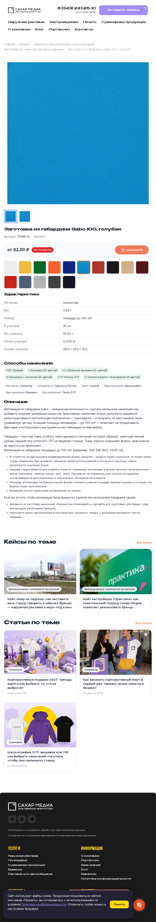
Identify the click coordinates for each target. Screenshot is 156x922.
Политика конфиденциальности (106, 879)
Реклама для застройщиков (30, 874)
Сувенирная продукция (123, 22)
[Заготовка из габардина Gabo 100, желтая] (25, 267)
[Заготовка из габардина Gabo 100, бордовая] (142, 267)
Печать (89, 22)
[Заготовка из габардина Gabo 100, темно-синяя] (69, 282)
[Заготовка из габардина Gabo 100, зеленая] (39, 267)
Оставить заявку (123, 10)
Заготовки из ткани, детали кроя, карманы (34, 49)
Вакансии (88, 874)
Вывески (15, 870)
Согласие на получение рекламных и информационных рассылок (52, 836)
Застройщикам (63, 22)
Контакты (84, 29)
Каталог (24, 44)
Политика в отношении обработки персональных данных (46, 830)
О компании (19, 29)
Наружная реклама (26, 22)
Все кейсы (144, 542)
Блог (39, 29)
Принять (119, 904)
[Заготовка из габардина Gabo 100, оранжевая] (54, 267)
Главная (9, 44)
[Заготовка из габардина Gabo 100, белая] (10, 267)
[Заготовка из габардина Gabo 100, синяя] (69, 267)
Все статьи (143, 623)
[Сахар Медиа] (24, 10)
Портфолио (59, 29)
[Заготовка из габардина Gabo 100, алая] (10, 282)
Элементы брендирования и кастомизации (64, 44)
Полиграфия (17, 860)
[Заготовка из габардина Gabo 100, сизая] (25, 282)
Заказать (134, 250)
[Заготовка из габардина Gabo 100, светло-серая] (39, 282)
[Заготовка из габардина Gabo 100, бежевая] (127, 267)
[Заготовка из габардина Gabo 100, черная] (112, 267)
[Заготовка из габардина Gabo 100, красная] (98, 267)
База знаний (90, 865)
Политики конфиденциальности (44, 904)
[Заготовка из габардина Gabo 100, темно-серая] (54, 282)
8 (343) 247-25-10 (76, 8)
